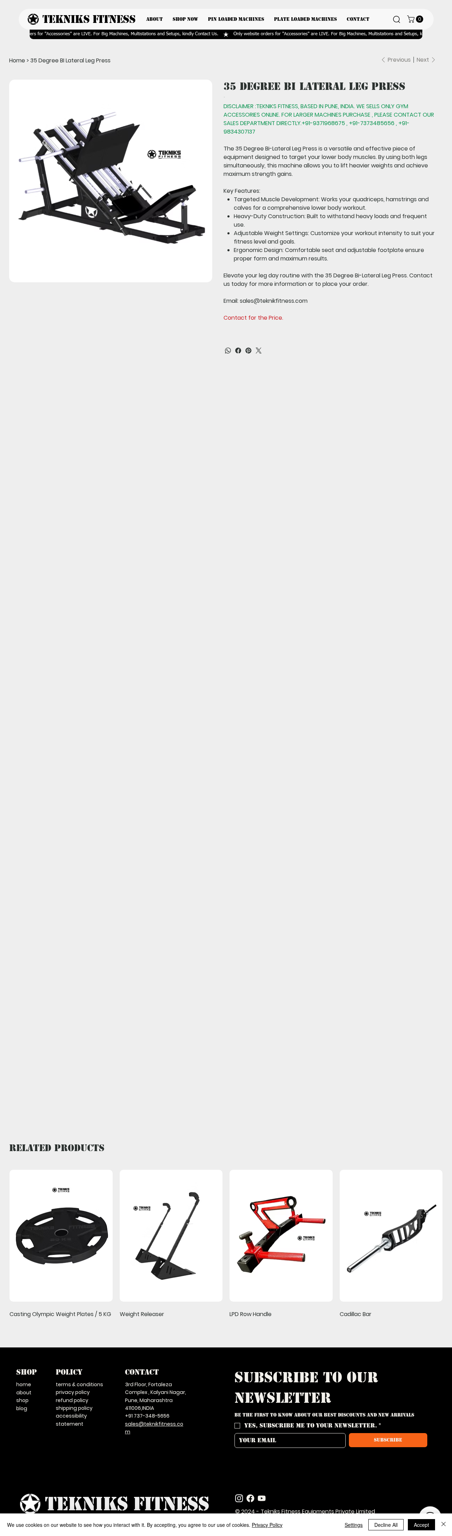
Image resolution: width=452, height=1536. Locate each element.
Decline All (386, 1524)
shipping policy (74, 1408)
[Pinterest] (248, 350)
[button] (416, 19)
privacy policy (73, 1392)
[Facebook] (238, 350)
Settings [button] (354, 1524)
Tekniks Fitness (88, 19)
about (23, 1392)
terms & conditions (79, 1384)
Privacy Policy (267, 1524)
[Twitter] (258, 350)
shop (22, 1400)
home (23, 1384)
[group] (226, 1243)
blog (21, 1408)
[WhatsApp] (228, 350)
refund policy (72, 1400)
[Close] (443, 1524)
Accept (421, 1524)
